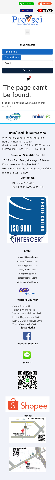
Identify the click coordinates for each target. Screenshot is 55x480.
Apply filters (12, 57)
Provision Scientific (27, 343)
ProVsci (28, 415)
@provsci (27, 362)
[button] (27, 32)
